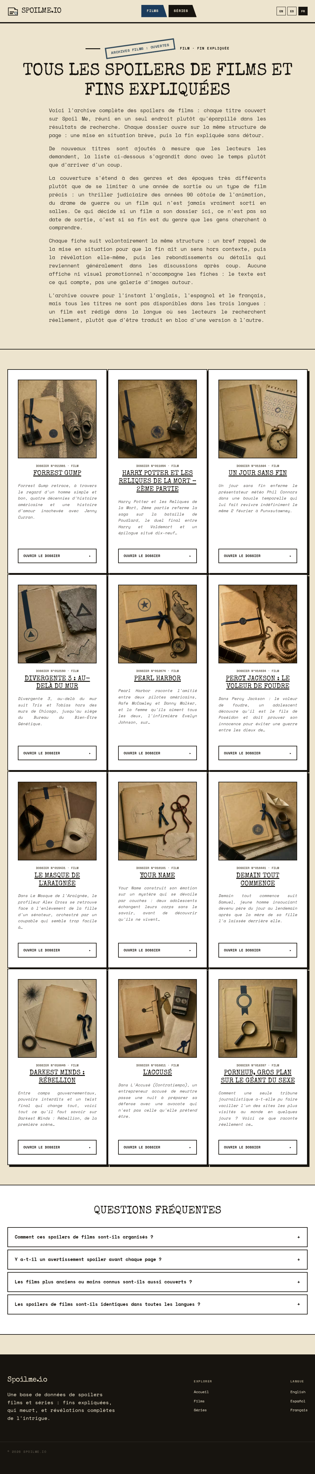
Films (153, 10)
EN (281, 11)
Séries (181, 10)
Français (299, 1410)
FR (303, 11)
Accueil (201, 1392)
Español (297, 1401)
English (297, 1392)
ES (292, 11)
